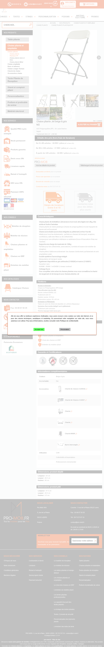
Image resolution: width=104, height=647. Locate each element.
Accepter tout (39, 329)
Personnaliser (65, 329)
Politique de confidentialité (69, 321)
